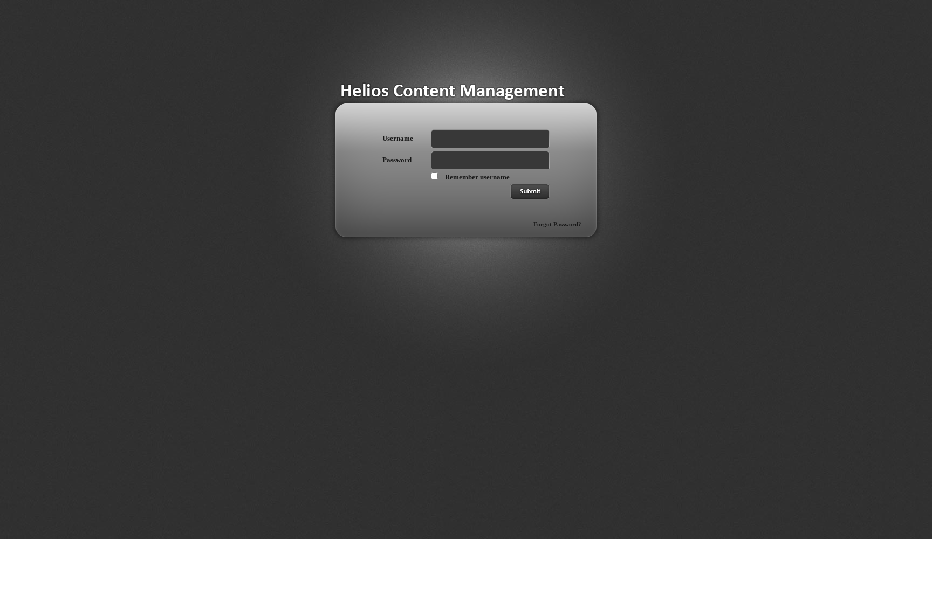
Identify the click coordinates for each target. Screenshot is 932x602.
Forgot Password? (557, 224)
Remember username (477, 177)
